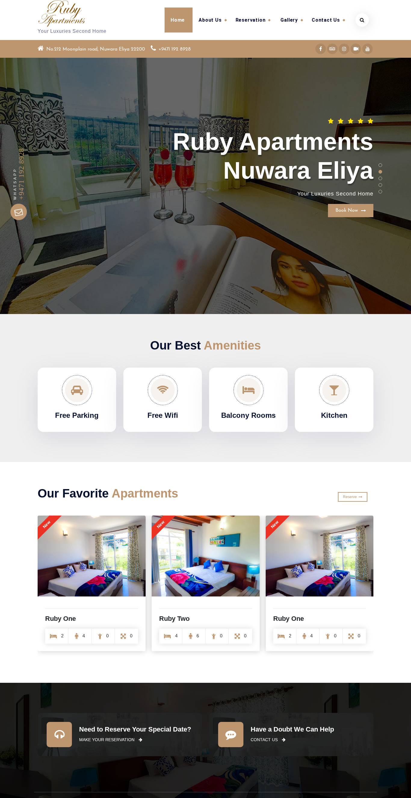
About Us (210, 20)
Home (178, 20)
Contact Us (326, 20)
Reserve (351, 497)
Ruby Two (60, 618)
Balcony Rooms (248, 415)
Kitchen (334, 415)
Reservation (251, 20)
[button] (380, 165)
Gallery (289, 20)
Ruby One (174, 618)
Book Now (348, 172)
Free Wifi (162, 415)
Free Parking (77, 415)
